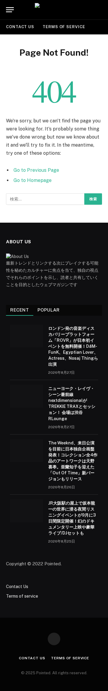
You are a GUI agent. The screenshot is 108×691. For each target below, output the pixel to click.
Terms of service (64, 27)
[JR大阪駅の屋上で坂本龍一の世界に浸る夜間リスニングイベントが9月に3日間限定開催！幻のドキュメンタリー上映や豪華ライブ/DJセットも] (26, 510)
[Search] (101, 9)
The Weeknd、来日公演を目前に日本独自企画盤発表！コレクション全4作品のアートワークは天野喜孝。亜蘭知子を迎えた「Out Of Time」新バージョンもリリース (73, 461)
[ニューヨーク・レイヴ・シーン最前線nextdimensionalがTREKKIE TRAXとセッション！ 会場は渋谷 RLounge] (26, 396)
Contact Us (20, 27)
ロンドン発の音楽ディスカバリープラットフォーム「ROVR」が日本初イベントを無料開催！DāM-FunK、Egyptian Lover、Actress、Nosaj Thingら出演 (73, 346)
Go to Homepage (33, 180)
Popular (49, 309)
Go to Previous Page (36, 170)
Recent (19, 309)
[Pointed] (54, 9)
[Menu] (10, 9)
